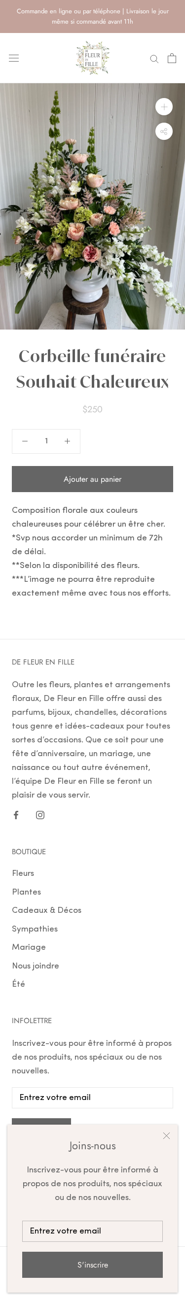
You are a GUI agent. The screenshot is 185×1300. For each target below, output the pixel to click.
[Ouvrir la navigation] (14, 58)
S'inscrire (92, 1264)
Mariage (29, 947)
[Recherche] (154, 58)
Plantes (26, 892)
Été (18, 984)
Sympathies (35, 929)
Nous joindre (35, 966)
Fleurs (23, 873)
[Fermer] (166, 1135)
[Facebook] (16, 815)
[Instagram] (40, 815)
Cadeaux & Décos (46, 910)
